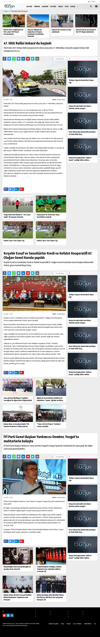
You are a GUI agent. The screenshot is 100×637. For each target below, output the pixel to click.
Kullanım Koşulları (53, 624)
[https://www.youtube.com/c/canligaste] (4, 615)
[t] (77, 6)
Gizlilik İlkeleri (88, 624)
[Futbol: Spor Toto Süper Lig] (18, 230)
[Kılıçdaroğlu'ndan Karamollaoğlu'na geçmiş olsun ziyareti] (18, 556)
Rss (95, 624)
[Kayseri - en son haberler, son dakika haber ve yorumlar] (12, 6)
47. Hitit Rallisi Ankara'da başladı (18, 11)
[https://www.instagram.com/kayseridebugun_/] (12, 615)
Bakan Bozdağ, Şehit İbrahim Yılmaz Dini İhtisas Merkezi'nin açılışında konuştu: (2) (50, 597)
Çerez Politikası (77, 624)
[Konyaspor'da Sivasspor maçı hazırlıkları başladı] (51, 204)
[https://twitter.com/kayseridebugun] (8, 615)
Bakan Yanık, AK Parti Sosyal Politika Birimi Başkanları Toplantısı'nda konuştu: (17, 597)
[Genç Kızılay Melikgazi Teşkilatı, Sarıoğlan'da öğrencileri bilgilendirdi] (18, 387)
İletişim (69, 624)
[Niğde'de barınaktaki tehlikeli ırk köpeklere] (51, 387)
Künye (62, 624)
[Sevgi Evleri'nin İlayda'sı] (18, 204)
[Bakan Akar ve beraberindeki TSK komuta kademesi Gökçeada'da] (18, 413)
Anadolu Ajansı (61, 99)
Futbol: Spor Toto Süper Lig (14, 241)
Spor (6, 11)
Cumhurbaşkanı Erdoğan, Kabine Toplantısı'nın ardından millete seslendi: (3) (49, 569)
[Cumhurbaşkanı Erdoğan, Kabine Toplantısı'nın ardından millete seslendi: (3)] (51, 556)
